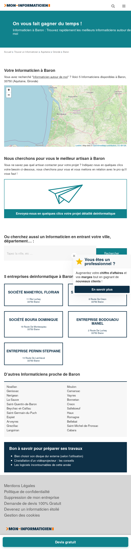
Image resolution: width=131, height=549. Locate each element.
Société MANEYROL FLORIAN (33, 292)
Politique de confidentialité (27, 491)
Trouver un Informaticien (26, 51)
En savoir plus (102, 289)
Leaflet (78, 145)
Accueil (7, 51)
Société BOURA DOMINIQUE (33, 319)
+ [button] (9, 90)
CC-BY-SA (121, 145)
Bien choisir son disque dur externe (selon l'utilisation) (48, 456)
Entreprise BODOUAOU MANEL (97, 321)
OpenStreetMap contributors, (105, 145)
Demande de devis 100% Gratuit (32, 503)
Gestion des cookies (22, 515)
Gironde (56, 51)
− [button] (9, 95)
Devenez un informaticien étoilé (31, 509)
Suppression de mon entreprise (31, 497)
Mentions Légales (19, 485)
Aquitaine (45, 51)
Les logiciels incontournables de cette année (42, 465)
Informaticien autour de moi (50, 77)
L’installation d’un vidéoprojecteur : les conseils (44, 460)
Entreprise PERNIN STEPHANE (33, 350)
